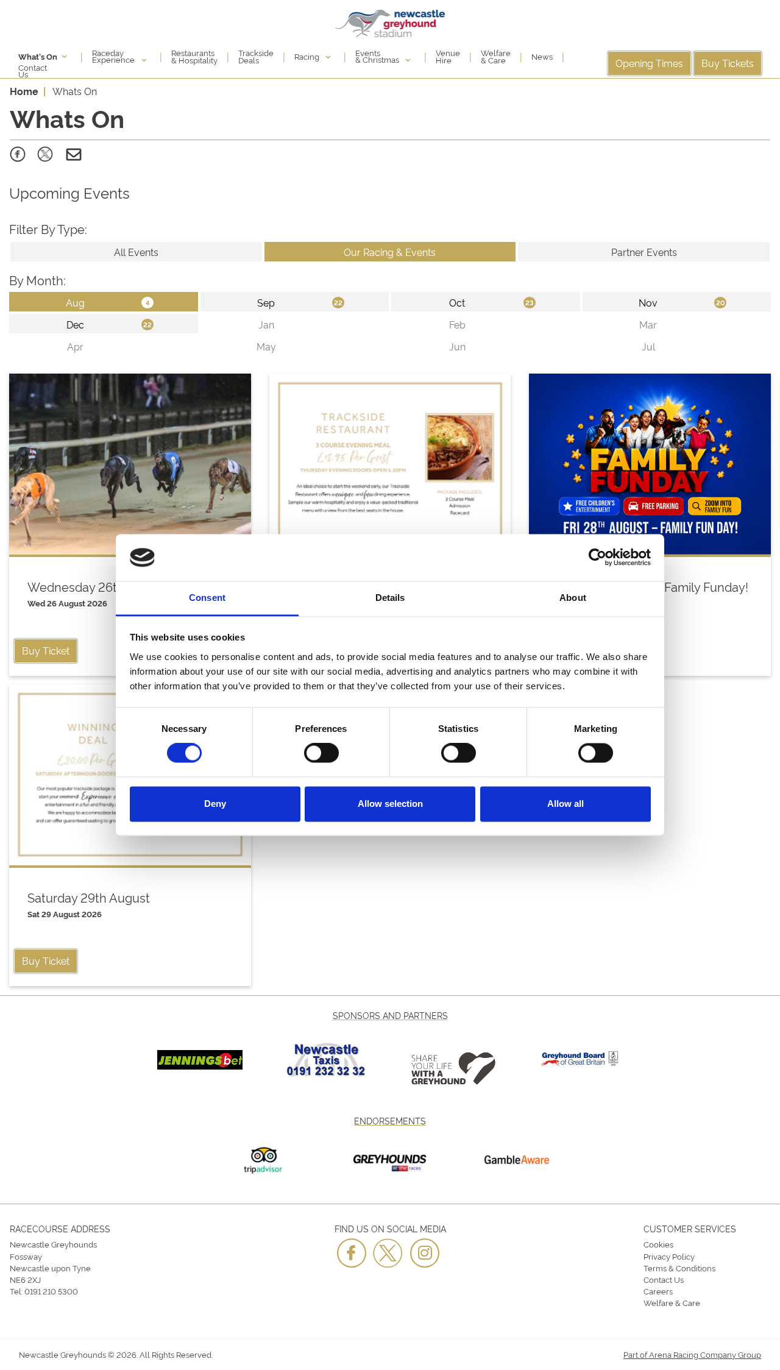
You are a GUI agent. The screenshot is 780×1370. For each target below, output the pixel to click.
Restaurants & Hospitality (194, 56)
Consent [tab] (207, 597)
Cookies (658, 1243)
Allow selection (390, 803)
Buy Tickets (727, 62)
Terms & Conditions (679, 1267)
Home (24, 91)
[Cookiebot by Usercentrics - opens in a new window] (597, 557)
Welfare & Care (496, 56)
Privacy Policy (669, 1256)
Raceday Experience (114, 56)
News (542, 56)
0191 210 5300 (51, 1290)
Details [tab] (390, 597)
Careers (658, 1290)
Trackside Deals (256, 56)
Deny (215, 803)
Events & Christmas (378, 56)
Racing (307, 56)
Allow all (565, 803)
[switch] (321, 753)
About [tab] (572, 597)
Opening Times (649, 62)
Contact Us (32, 71)
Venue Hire (448, 56)
